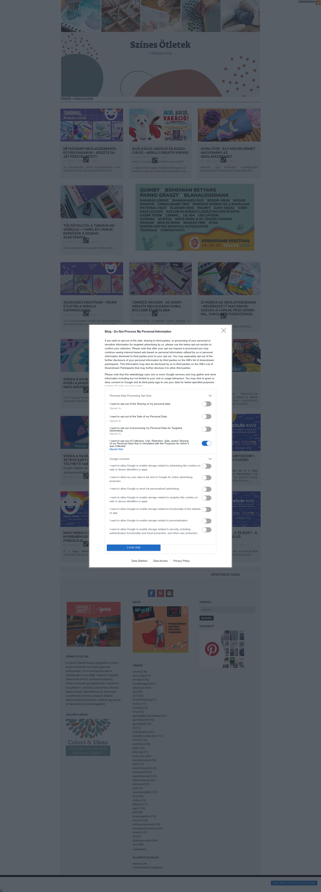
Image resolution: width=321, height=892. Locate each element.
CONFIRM (134, 547)
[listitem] (160, 396)
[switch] (206, 403)
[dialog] (160, 446)
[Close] (224, 331)
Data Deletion (139, 560)
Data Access (160, 560)
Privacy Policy (182, 560)
